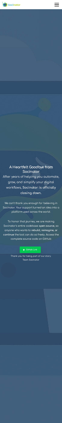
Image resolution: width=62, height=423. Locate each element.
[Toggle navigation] (57, 4)
